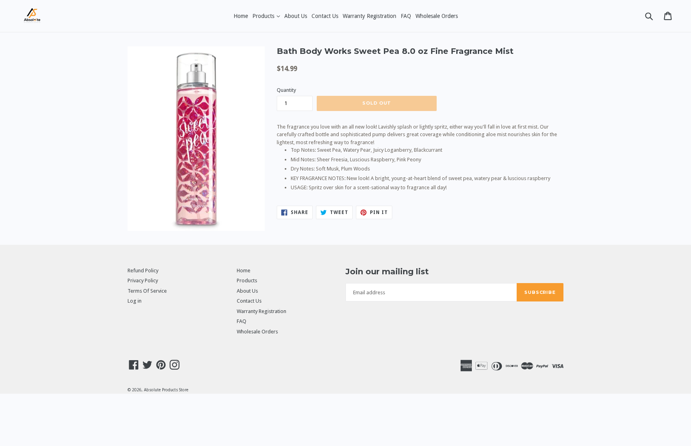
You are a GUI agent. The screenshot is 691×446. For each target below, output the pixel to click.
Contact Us (325, 16)
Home (241, 16)
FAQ (406, 16)
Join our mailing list (387, 271)
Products (267, 15)
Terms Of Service (147, 291)
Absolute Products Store (166, 390)
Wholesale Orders (436, 16)
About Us (295, 16)
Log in (135, 301)
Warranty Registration (369, 16)
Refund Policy (143, 271)
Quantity (286, 90)
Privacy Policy (143, 280)
